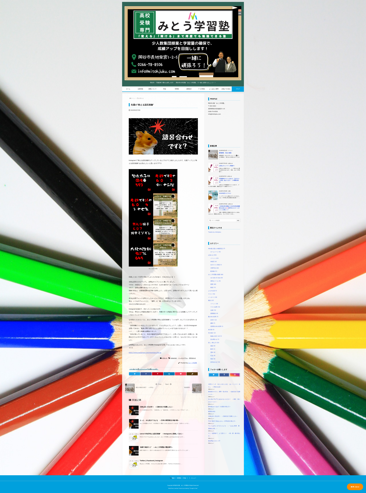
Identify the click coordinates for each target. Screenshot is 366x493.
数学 (212, 349)
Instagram (173, 358)
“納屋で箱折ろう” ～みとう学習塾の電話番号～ (156, 447)
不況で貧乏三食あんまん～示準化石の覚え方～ (222, 421)
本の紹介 (212, 333)
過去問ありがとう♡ (214, 441)
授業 (213, 284)
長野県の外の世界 (216, 326)
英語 (212, 359)
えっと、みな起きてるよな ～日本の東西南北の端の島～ (159, 420)
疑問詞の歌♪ (212, 411)
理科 (212, 352)
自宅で (213, 320)
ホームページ (215, 252)
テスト (211, 294)
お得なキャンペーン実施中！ (227, 165)
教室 (213, 287)
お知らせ (141, 98)
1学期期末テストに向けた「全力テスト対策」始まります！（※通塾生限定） (229, 180)
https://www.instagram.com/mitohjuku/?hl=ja (145, 353)
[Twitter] (134, 373)
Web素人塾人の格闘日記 (216, 248)
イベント (214, 258)
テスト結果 (215, 307)
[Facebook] (146, 373)
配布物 (213, 271)
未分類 (211, 329)
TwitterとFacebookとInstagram (151, 461)
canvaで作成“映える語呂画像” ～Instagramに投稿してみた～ (161, 434)
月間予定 (214, 268)
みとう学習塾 (192, 363)
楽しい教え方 (213, 342)
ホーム (133, 98)
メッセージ (212, 297)
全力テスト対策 (216, 265)
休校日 (213, 261)
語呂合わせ (192, 358)
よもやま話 (212, 290)
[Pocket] (180, 373)
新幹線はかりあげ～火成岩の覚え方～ (219, 406)
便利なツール (215, 281)
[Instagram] (235, 375)
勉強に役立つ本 (216, 336)
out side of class (216, 277)
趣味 (212, 323)
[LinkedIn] (169, 373)
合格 (213, 310)
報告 (211, 300)
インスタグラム (183, 358)
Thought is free (193, 488)
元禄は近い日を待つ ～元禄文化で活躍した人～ (156, 407)
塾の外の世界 (213, 316)
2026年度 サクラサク (225, 193)
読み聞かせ (214, 339)
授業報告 (214, 313)
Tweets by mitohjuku (214, 232)
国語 (212, 346)
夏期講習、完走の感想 (225, 153)
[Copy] (192, 373)
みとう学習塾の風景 (215, 274)
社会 (212, 355)
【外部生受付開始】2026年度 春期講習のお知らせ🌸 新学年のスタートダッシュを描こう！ (229, 207)
